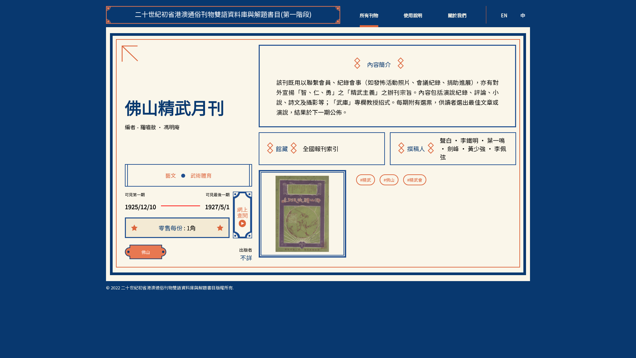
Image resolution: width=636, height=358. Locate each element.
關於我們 (457, 15)
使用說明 (413, 15)
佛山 (145, 252)
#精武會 (414, 180)
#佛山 (389, 180)
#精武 (365, 180)
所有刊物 (369, 15)
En (504, 15)
